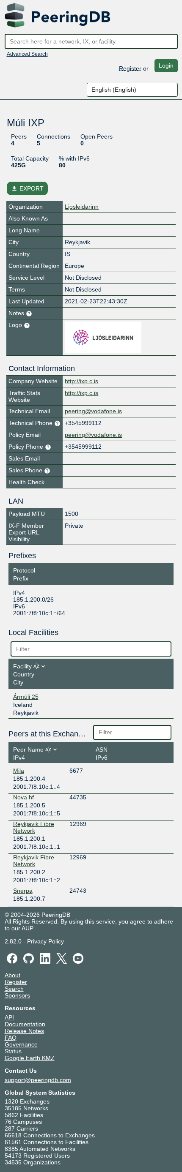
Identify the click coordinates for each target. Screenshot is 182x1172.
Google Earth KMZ (30, 1058)
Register (130, 68)
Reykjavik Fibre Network (33, 827)
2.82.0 (13, 941)
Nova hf (23, 797)
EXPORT (27, 188)
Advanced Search (27, 54)
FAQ (11, 1037)
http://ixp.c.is (81, 381)
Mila (18, 770)
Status (13, 1051)
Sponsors (17, 995)
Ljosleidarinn (82, 206)
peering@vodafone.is (93, 411)
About (12, 975)
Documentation (25, 1024)
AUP (27, 928)
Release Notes (24, 1031)
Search (14, 988)
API (9, 1017)
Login (166, 65)
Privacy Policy (45, 941)
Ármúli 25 (26, 696)
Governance (21, 1044)
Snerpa (23, 890)
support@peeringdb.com (38, 1080)
